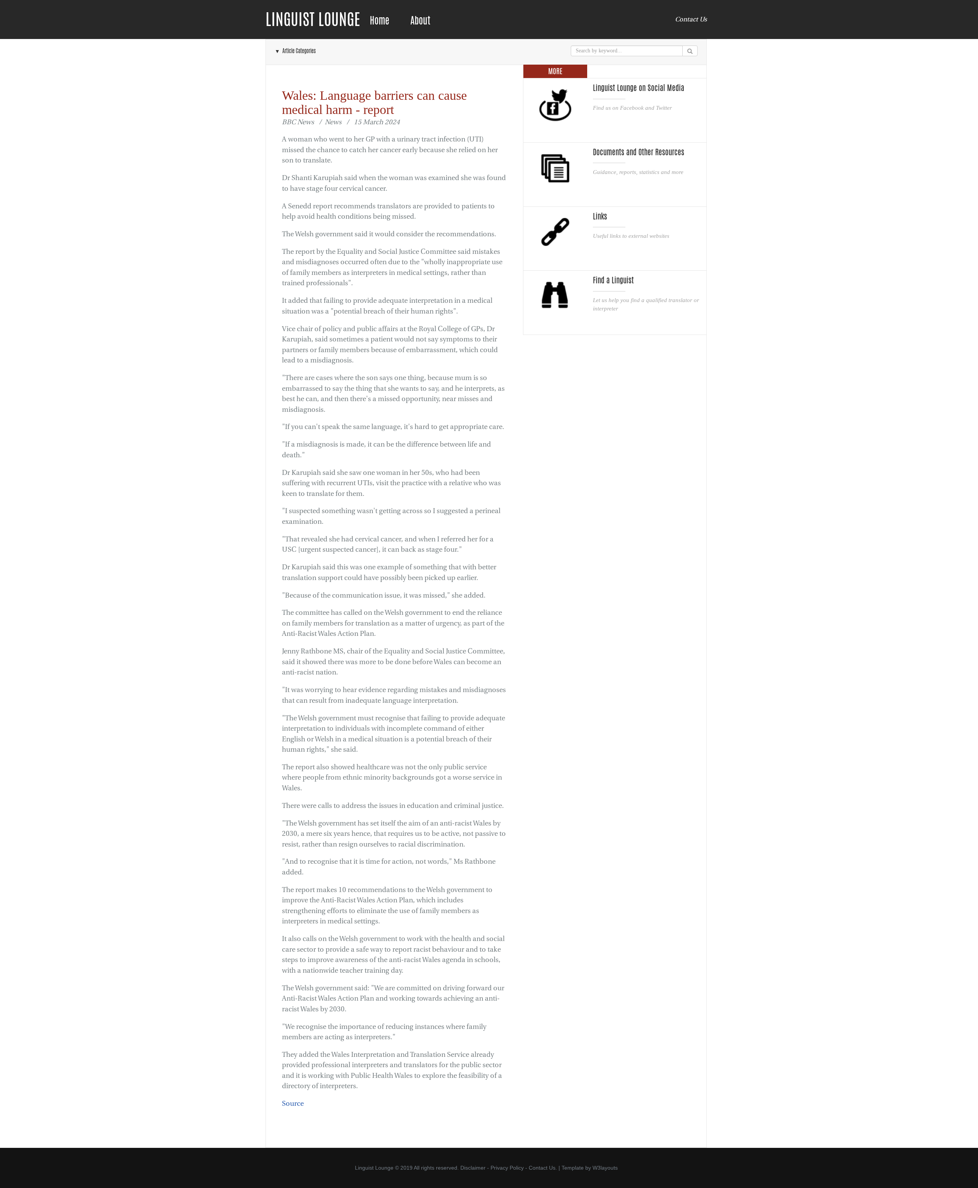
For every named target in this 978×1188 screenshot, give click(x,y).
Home (379, 20)
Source (293, 1104)
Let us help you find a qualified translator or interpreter (646, 304)
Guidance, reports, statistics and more (638, 172)
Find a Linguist (613, 280)
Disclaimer (473, 1168)
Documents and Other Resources (638, 152)
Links (600, 216)
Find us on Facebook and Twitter (632, 107)
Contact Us (691, 19)
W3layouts (605, 1168)
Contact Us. (543, 1168)
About (420, 20)
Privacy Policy (507, 1168)
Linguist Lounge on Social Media (638, 88)
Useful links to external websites (631, 235)
